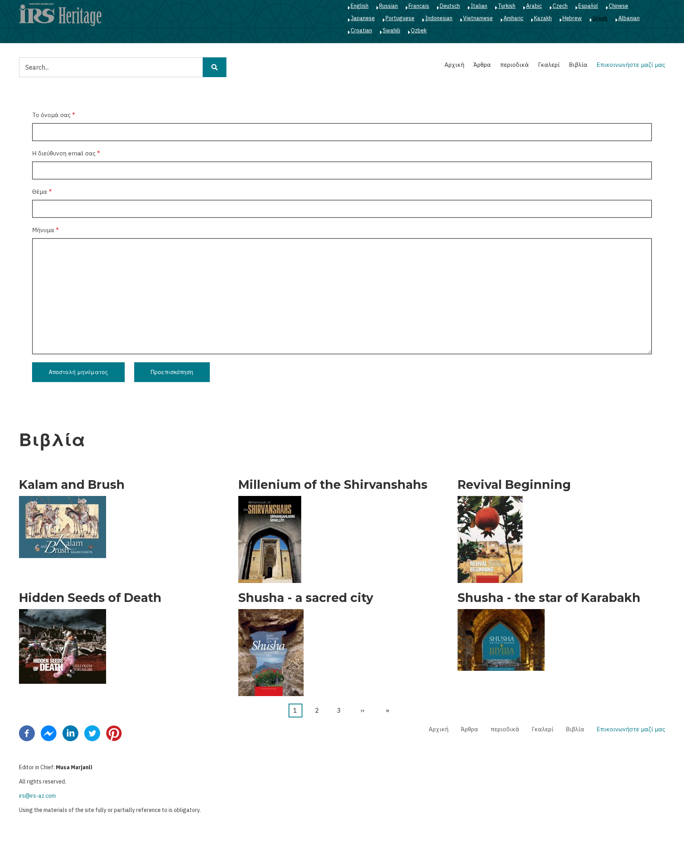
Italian (479, 5)
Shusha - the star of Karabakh (549, 598)
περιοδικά (514, 64)
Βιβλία (578, 64)
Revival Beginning (514, 485)
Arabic (534, 5)
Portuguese (400, 18)
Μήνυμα (43, 230)
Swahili (391, 30)
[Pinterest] (114, 732)
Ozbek (419, 30)
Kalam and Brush (72, 485)
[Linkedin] (70, 732)
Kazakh (543, 18)
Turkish (506, 5)
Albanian (629, 18)
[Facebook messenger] (49, 732)
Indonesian (438, 18)
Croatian (361, 30)
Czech (560, 5)
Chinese (618, 5)
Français (418, 5)
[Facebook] (27, 732)
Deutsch (450, 5)
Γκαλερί (549, 64)
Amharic (513, 18)
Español (588, 5)
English (360, 5)
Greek (600, 18)
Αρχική (454, 64)
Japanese (363, 18)
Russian (388, 5)
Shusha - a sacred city (305, 598)
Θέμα (39, 191)
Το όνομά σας (51, 115)
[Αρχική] (60, 14)
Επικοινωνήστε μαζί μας (631, 64)
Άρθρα (482, 64)
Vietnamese (478, 18)
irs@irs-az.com (37, 795)
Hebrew (572, 18)
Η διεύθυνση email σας (63, 153)
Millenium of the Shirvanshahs (333, 485)
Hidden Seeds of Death (90, 598)
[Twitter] (92, 732)
